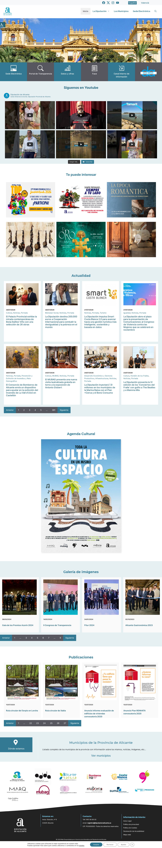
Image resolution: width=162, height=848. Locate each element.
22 (30, 723)
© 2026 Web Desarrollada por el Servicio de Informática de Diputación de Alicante (81, 839)
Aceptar (96, 844)
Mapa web (127, 835)
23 (37, 723)
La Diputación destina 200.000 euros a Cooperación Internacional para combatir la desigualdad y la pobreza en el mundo (61, 321)
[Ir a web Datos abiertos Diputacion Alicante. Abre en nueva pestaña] (148, 71)
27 (65, 723)
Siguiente (64, 410)
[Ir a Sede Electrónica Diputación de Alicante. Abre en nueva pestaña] (13, 71)
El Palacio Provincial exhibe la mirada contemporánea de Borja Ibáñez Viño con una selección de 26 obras (21, 320)
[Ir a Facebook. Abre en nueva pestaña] (104, 3)
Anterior (10, 410)
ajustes (81, 845)
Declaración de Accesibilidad (133, 831)
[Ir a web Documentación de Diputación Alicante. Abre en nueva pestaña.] (67, 71)
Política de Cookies (130, 828)
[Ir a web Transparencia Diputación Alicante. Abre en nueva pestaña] (40, 71)
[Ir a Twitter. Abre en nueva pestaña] (108, 3)
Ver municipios (101, 755)
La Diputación (99, 11)
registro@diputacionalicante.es (99, 823)
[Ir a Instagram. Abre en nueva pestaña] (113, 3)
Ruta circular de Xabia (55, 710)
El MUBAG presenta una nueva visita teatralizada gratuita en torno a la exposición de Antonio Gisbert (61, 383)
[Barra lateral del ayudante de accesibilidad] (2, 24)
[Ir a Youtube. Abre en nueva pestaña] (117, 3)
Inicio (85, 11)
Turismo (103, 313)
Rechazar (110, 844)
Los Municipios (121, 11)
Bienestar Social (52, 313)
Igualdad (127, 313)
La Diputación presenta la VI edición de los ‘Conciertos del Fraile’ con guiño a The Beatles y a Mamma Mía (139, 386)
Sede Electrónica (141, 11)
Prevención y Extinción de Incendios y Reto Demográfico (19, 378)
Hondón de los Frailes (139, 376)
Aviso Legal (127, 821)
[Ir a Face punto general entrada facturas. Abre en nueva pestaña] (94, 71)
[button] (155, 11)
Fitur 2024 (89, 625)
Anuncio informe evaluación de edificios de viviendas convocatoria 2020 (99, 713)
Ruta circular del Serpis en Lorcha (22, 710)
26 (58, 723)
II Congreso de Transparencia (57, 625)
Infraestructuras (101, 378)
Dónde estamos (16, 748)
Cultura (9, 313)
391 (53, 410)
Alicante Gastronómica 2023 (139, 625)
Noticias (16, 313)
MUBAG (55, 376)
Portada (24, 313)
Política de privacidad (131, 824)
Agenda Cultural (81, 434)
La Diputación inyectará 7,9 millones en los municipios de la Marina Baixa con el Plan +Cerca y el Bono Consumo (99, 388)
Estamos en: (48, 816)
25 (51, 723)
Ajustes (123, 844)
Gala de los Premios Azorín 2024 (17, 625)
